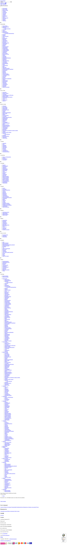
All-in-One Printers (6, 196)
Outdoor (4, 19)
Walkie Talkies (7, 445)
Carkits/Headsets (5, 150)
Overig (4, 188)
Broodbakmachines (6, 42)
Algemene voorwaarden (32, 507)
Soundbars (4, 135)
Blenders (4, 45)
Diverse (4, 253)
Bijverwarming (5, 53)
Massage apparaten (6, 179)
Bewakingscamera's (6, 136)
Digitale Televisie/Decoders (7, 117)
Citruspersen (5, 61)
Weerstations (5, 31)
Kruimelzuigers (5, 48)
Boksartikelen (5, 236)
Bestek (4, 64)
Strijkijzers (4, 29)
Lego (5, 463)
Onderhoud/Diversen (6, 262)
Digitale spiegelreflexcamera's (9, 347)
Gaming (4, 201)
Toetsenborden (5, 195)
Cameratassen (7, 348)
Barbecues (4, 39)
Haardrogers (5, 166)
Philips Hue (4, 67)
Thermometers (5, 182)
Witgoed (4, 16)
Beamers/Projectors (6, 109)
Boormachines (5, 158)
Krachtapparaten (5, 234)
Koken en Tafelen (5, 73)
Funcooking (4, 85)
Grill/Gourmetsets (5, 36)
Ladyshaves (4, 172)
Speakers (4, 121)
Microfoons (4, 129)
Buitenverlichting (7, 490)
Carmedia (4, 11)
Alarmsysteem (7, 385)
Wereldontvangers (5, 126)
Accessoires (4, 94)
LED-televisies (5, 127)
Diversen (4, 34)
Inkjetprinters (5, 193)
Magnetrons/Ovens (6, 54)
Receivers (4, 110)
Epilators (4, 173)
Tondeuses (4, 167)
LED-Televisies (7, 134)
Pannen (4, 55)
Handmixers (5, 58)
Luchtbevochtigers (6, 49)
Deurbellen (4, 86)
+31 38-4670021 (4, 533)
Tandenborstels (5, 169)
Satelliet (4, 111)
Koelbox (4, 77)
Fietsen (4, 270)
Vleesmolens (5, 83)
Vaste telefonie (5, 25)
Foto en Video (5, 9)
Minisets (4, 114)
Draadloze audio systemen (7, 132)
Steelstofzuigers (5, 80)
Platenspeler (4, 137)
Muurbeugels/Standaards (7, 112)
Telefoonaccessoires (6, 212)
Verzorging (4, 13)
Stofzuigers (4, 27)
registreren (4, 4)
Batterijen (6, 325)
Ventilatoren (4, 52)
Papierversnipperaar (8, 440)
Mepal (4, 66)
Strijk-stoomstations (6, 60)
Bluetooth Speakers (6, 124)
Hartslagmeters (5, 168)
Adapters (4, 131)
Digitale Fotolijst (5, 96)
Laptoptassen (5, 198)
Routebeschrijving (20, 507)
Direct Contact (17, 511)
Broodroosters (5, 38)
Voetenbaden (5, 174)
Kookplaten (6, 451)
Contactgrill (4, 75)
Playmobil (4, 246)
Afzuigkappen (5, 223)
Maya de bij (4, 249)
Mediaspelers (5, 120)
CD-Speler (6, 353)
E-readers (4, 202)
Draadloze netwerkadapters (7, 205)
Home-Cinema (5, 107)
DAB (3, 144)
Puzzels (4, 255)
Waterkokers (7, 293)
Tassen (4, 171)
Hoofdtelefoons (5, 118)
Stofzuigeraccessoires (6, 68)
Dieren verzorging (6, 180)
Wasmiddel (6, 326)
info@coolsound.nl (6, 535)
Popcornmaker (5, 70)
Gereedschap (5, 12)
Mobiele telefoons (5, 214)
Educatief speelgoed (6, 245)
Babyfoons (4, 41)
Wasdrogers (4, 222)
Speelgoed (4, 18)
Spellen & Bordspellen (6, 248)
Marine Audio (5, 113)
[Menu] (65, 533)
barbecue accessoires (6, 87)
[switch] (63, 541)
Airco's (4, 30)
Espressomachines (6, 46)
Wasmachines (5, 220)
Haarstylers (4, 175)
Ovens (4, 37)
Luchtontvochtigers (6, 50)
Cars (3, 247)
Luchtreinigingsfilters (6, 74)
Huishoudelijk (5, 8)
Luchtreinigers (5, 51)
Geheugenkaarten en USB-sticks (8, 95)
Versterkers (4, 145)
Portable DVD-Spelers (6, 125)
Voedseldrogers (5, 84)
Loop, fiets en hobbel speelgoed (8, 252)
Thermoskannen (5, 65)
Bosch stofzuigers (7, 28)
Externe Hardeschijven (8, 423)
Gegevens (2, 507)
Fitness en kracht (5, 17)
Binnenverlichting (5, 276)
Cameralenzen (5, 99)
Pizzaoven (4, 76)
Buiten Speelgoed (5, 242)
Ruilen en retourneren (10, 511)
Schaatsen (4, 250)
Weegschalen (5, 170)
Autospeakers (7, 390)
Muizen (4, 199)
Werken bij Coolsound (7, 507)
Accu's (4, 98)
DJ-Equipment (7, 369)
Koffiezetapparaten (6, 26)
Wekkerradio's (5, 119)
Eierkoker (4, 71)
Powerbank (4, 189)
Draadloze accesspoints (6, 204)
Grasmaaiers (7, 483)
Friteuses (4, 35)
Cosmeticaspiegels (6, 178)
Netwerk (6, 424)
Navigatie (4, 148)
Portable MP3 (5, 108)
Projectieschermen (6, 115)
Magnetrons (4, 225)
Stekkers (4, 79)
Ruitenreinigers (5, 81)
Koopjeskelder (5, 446)
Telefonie (4, 441)
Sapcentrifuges (5, 62)
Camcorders (4, 92)
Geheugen (4, 191)
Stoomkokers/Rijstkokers (7, 57)
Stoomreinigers (5, 47)
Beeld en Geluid (5, 10)
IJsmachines (7, 310)
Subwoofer (6, 391)
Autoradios (4, 143)
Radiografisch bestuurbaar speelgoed (9, 244)
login (1, 4)
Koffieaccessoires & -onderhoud (8, 69)
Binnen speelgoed (5, 243)
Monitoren (4, 192)
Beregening (4, 263)
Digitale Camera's (5, 93)
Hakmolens (4, 82)
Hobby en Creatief (6, 256)
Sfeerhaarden (5, 43)
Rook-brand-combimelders (7, 78)
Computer (4, 14)
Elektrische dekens (6, 176)
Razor (4, 254)
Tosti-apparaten (7, 294)
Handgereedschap (8, 484)
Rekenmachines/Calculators (7, 197)
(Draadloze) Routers (6, 203)
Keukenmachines (5, 32)
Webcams (4, 200)
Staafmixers (4, 59)
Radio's (4, 123)
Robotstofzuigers (5, 63)
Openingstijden (14, 507)
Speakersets (4, 194)
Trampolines (5, 251)
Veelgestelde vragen (3, 511)
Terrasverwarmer (5, 265)
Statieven (4, 100)
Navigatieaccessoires (6, 151)
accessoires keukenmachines (9, 33)
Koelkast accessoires (6, 229)
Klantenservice (25, 507)
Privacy (37, 507)
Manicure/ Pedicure (6, 177)
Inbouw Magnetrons (6, 224)
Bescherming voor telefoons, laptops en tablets (10, 130)
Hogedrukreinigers (6, 261)
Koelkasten (4, 221)
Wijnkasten (4, 228)
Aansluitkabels (5, 128)
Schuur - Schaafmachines (9, 397)
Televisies (4, 133)
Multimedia (4, 146)
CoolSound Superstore (13, 538)
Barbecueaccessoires (6, 269)
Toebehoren (4, 235)
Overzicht (2, 515)
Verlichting (4, 20)
